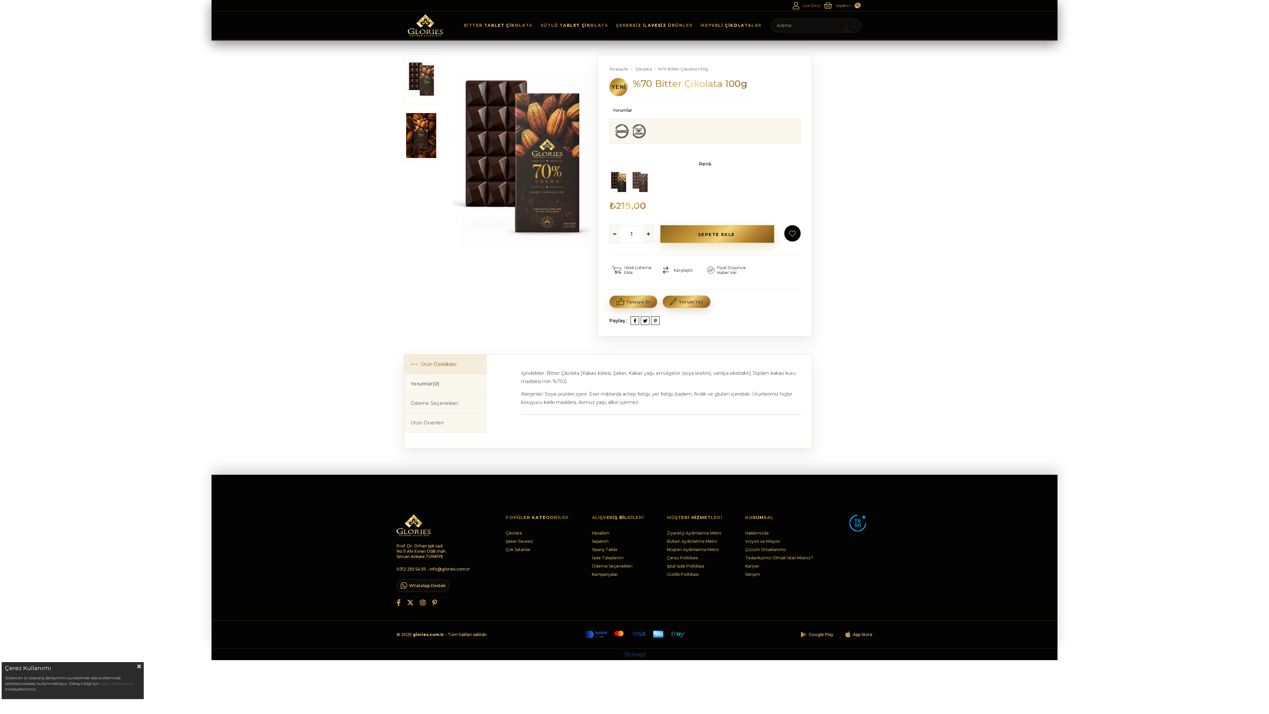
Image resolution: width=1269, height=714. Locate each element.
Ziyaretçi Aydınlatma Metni (694, 533)
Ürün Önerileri (427, 423)
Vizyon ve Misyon (762, 541)
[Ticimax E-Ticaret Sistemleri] (634, 655)
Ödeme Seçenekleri (434, 403)
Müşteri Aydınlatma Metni (693, 549)
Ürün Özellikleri (439, 364)
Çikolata (514, 533)
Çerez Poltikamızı (117, 683)
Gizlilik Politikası (683, 574)
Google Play (821, 634)
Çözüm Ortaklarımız (765, 549)
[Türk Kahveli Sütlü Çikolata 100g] (640, 182)
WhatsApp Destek (427, 585)
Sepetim (600, 541)
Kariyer (752, 566)
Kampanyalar (605, 574)
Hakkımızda (757, 533)
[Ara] (854, 25)
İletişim (752, 574)
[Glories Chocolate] (425, 25)
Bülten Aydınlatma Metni (692, 541)
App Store (862, 634)
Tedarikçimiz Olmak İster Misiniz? (779, 557)
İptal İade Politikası (685, 566)
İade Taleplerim (608, 557)
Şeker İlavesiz (519, 541)
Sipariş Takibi (604, 549)
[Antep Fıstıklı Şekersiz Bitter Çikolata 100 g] (618, 182)
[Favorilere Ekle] (792, 233)
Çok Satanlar (518, 549)
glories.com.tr (428, 634)
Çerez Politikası (682, 557)
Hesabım (600, 533)
